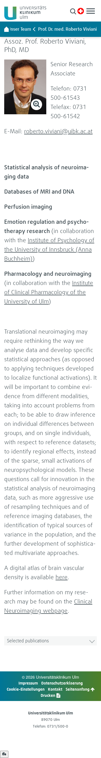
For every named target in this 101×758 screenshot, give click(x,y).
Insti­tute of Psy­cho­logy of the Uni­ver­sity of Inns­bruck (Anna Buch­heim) (49, 249)
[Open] (4, 754)
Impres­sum (28, 683)
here (62, 577)
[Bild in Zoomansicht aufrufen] (25, 87)
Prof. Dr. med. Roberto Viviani (67, 29)
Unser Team (19, 29)
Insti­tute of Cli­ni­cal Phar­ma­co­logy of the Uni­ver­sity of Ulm (48, 292)
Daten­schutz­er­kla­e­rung (62, 683)
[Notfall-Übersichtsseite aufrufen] (80, 11)
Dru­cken (48, 695)
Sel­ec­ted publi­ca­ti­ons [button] (28, 640)
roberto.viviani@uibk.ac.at (58, 131)
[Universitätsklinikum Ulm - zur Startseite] (6, 29)
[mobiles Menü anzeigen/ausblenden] (90, 11)
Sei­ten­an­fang (78, 689)
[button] (73, 11)
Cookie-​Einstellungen (26, 689)
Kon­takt (55, 689)
